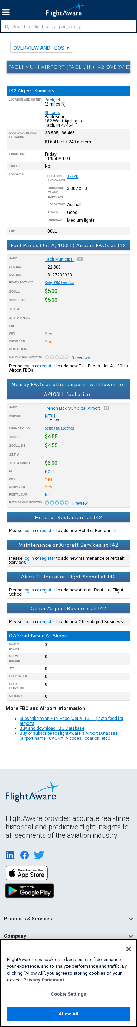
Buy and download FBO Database (52, 728)
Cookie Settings (68, 994)
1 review (80, 503)
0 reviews (81, 357)
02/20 (72, 176)
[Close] (128, 949)
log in (29, 366)
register (47, 366)
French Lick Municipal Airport (72, 408)
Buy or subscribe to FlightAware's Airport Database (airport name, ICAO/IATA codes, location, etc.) (69, 736)
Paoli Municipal (59, 259)
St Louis (52, 112)
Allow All (68, 1013)
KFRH (50, 416)
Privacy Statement (43, 980)
